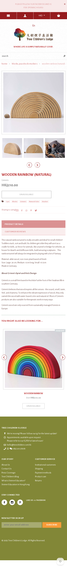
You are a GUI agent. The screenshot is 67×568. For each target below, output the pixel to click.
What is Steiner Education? (13, 481)
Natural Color (34, 201)
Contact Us (7, 469)
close (64, 4)
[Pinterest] (31, 210)
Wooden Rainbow (33, 393)
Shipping (39, 469)
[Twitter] (36, 210)
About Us (6, 465)
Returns (38, 481)
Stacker (45, 201)
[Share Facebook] (22, 210)
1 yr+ (7, 201)
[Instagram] (12, 502)
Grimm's (23, 201)
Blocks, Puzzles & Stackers (24, 64)
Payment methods (43, 473)
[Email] (17, 210)
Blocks (14, 201)
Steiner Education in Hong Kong (16, 484)
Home (4, 64)
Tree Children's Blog (10, 477)
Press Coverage (8, 473)
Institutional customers (45, 465)
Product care (40, 477)
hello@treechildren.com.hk (19, 445)
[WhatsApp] (26, 210)
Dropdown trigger (25, 15)
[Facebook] (4, 502)
